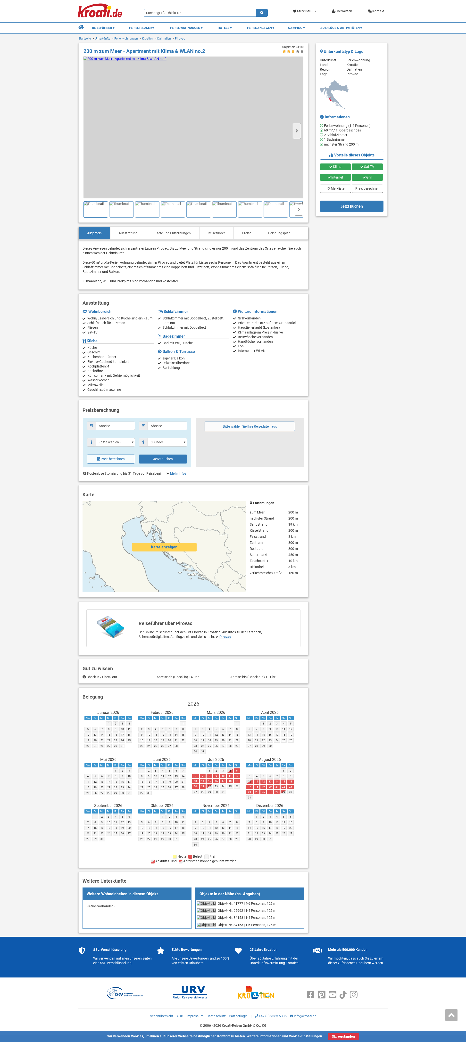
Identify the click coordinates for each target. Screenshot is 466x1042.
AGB (179, 1016)
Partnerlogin (238, 1016)
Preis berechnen (113, 459)
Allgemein (94, 233)
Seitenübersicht (161, 1016)
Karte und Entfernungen (173, 233)
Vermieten (344, 11)
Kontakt (378, 11)
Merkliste (336, 187)
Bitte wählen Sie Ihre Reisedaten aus (250, 426)
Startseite (84, 38)
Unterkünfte (102, 38)
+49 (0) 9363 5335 (272, 1016)
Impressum (194, 1016)
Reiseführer (216, 233)
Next (297, 131)
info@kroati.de (304, 1016)
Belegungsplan (279, 233)
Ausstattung (128, 233)
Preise (246, 233)
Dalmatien (164, 38)
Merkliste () (306, 11)
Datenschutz (216, 1016)
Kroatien (147, 38)
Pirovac (180, 38)
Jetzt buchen (163, 459)
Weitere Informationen (264, 1036)
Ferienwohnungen (126, 38)
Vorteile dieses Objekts (353, 155)
